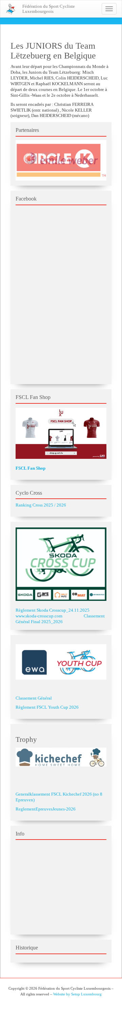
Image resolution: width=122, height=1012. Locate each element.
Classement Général (34, 698)
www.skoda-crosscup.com (39, 615)
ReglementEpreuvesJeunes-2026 (46, 808)
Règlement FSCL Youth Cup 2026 (47, 707)
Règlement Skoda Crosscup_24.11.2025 (52, 610)
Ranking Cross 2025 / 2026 (41, 505)
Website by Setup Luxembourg (77, 994)
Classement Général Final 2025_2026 (60, 618)
